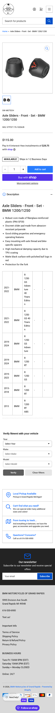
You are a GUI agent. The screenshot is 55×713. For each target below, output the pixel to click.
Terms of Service (11, 632)
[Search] (49, 21)
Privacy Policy (9, 644)
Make (5, 449)
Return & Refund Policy (13, 640)
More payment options (27, 183)
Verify (13, 472)
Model (6, 459)
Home (4, 31)
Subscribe (45, 576)
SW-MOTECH (8, 110)
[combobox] (27, 21)
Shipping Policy (10, 636)
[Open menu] (49, 9)
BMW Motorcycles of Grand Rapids (25, 687)
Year (5, 439)
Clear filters (38, 472)
